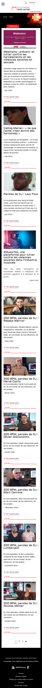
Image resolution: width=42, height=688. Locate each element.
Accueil (5, 17)
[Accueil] (21, 8)
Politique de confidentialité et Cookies (21, 679)
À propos (21, 682)
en (33, 3)
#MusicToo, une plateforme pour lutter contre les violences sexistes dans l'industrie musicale (20, 257)
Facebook (28, 668)
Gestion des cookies (21, 685)
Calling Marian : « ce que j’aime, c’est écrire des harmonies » (20, 131)
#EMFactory (21, 667)
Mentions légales (21, 676)
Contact (21, 673)
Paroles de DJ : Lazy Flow (21, 194)
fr (30, 3)
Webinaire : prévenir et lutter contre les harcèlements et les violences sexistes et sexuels (19, 57)
